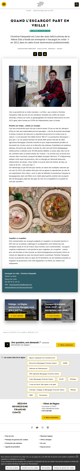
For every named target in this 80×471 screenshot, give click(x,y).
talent (60, 48)
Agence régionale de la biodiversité (42, 358)
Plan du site (9, 436)
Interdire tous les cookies (30, 468)
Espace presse (45, 447)
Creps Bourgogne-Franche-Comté (41, 379)
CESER (65, 363)
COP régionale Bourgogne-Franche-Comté (44, 374)
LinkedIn (48, 428)
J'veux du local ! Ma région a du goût (42, 384)
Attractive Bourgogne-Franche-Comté (43, 363)
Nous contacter (67, 345)
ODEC (31, 395)
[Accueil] (40, 4)
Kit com (43, 443)
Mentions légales (46, 436)
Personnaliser (46, 468)
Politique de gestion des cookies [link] (64, 468)
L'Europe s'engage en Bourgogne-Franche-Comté (46, 390)
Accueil (28, 10)
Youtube (37, 428)
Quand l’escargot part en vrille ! (43, 10)
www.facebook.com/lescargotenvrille (18, 287)
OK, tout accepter (12, 468)
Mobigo (73, 390)
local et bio (42, 48)
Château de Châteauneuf (38, 368)
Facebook (31, 428)
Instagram (42, 428)
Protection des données (13, 443)
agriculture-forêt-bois (27, 48)
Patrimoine (43, 395)
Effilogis (73, 379)
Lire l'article (18, 316)
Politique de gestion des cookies (16, 440)
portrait (52, 48)
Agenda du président (12, 447)
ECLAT (61, 379)
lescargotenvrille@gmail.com (20, 284)
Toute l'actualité (68, 322)
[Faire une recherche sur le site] (77, 4)
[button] (35, 54)
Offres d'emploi (45, 440)
